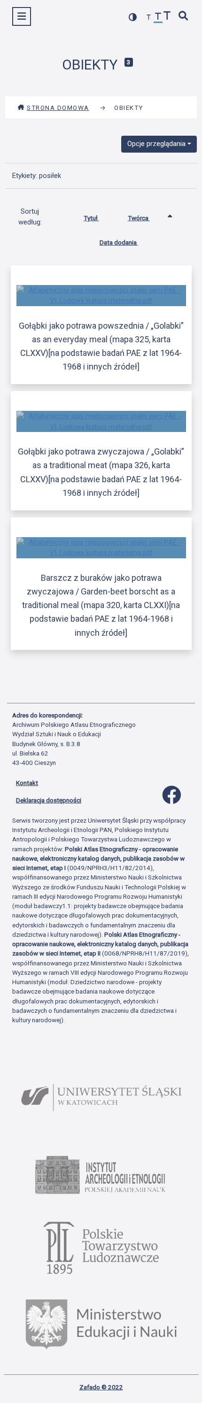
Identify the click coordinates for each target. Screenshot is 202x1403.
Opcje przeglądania (156, 143)
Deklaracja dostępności (48, 800)
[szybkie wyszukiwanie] (183, 16)
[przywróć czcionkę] (158, 17)
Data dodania (119, 242)
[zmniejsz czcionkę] (149, 17)
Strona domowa (58, 107)
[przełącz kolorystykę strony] (133, 17)
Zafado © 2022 (101, 1387)
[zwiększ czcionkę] (167, 16)
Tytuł (91, 218)
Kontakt (27, 782)
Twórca (139, 218)
